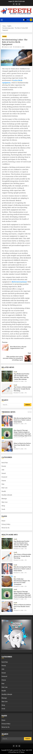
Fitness (4, 480)
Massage (4, 498)
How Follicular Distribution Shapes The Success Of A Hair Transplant (22, 581)
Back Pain (5, 462)
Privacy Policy (6, 524)
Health (4, 36)
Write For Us (5, 528)
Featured (4, 477)
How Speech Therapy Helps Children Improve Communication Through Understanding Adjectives (22, 420)
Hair (3, 484)
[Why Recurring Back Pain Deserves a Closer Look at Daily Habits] (7, 568)
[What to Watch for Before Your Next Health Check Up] (7, 433)
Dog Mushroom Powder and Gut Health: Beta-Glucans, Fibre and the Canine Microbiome (21, 376)
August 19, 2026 (19, 586)
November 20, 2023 (19, 47)
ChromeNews (12, 752)
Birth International (19, 282)
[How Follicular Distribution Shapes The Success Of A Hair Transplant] (7, 581)
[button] (2, 20)
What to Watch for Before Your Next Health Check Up (22, 432)
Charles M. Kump (7, 47)
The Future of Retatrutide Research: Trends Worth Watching (22, 389)
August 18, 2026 (19, 599)
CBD (3, 470)
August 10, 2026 (19, 436)
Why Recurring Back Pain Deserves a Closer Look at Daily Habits (22, 568)
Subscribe (31, 20)
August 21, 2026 (19, 572)
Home (3, 521)
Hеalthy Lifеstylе (7, 495)
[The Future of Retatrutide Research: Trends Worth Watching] (7, 388)
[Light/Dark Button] (24, 20)
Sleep (3, 506)
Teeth (3, 509)
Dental (4, 473)
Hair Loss (4, 488)
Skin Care (5, 502)
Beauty (4, 466)
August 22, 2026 (19, 381)
